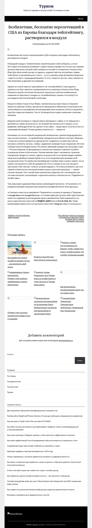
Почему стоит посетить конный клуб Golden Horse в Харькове (19, 315)
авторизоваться (66, 340)
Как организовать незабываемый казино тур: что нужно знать (72, 290)
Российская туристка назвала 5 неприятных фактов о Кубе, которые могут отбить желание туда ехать (71, 218)
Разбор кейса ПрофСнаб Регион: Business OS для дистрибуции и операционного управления (45, 416)
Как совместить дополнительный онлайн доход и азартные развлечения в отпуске (40, 489)
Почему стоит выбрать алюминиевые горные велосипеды (17, 281)
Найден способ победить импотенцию (19, 216)
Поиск (10, 354)
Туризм (46, 6)
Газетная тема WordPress (56, 525)
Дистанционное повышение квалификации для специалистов (32, 410)
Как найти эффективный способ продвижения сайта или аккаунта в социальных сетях (42, 440)
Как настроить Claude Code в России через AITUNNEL (29, 421)
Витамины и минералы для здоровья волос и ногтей (28, 495)
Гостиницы (11, 376)
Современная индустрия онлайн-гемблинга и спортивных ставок (33, 446)
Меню (80, 19)
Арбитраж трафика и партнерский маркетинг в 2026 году (30, 451)
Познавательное (14, 381)
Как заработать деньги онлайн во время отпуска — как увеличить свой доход (38, 476)
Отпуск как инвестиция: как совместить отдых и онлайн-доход (32, 470)
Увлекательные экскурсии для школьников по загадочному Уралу (45, 310)
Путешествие (12, 387)
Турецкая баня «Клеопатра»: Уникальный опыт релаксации (71, 307)
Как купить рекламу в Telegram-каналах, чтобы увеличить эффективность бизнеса (41, 435)
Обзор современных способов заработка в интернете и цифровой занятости (38, 457)
